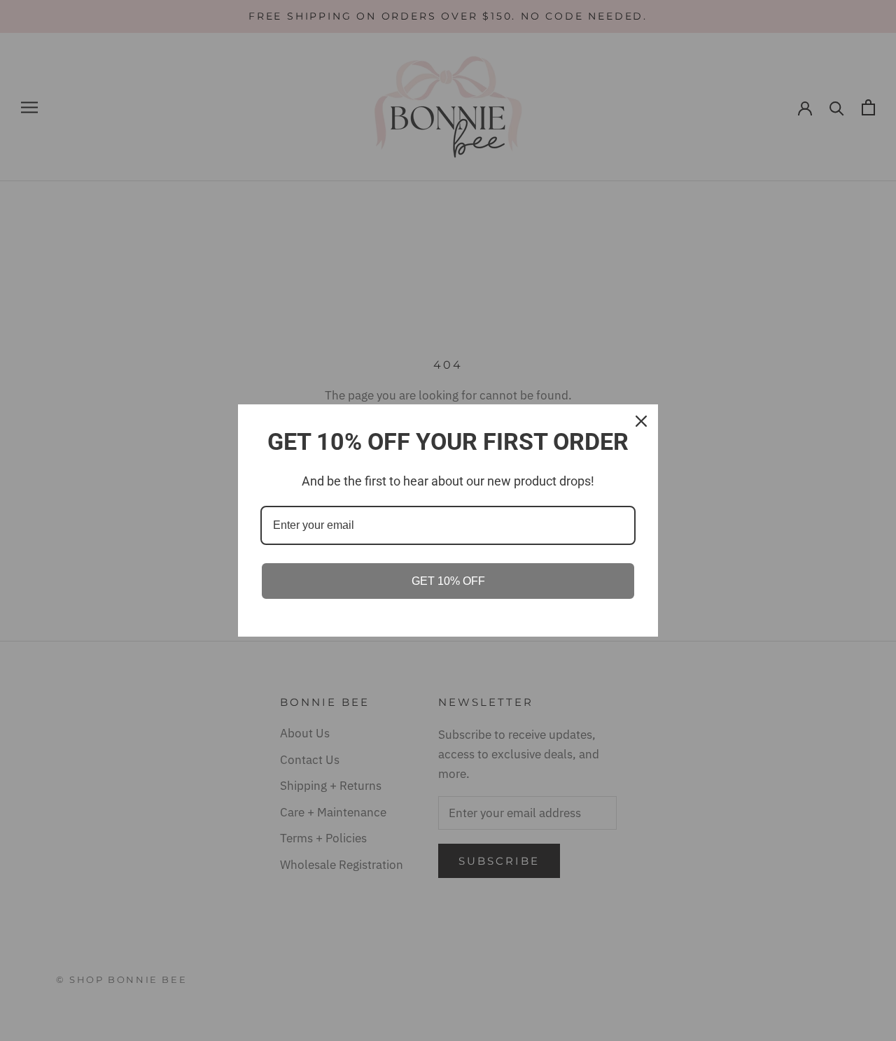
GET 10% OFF (448, 581)
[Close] (641, 421)
